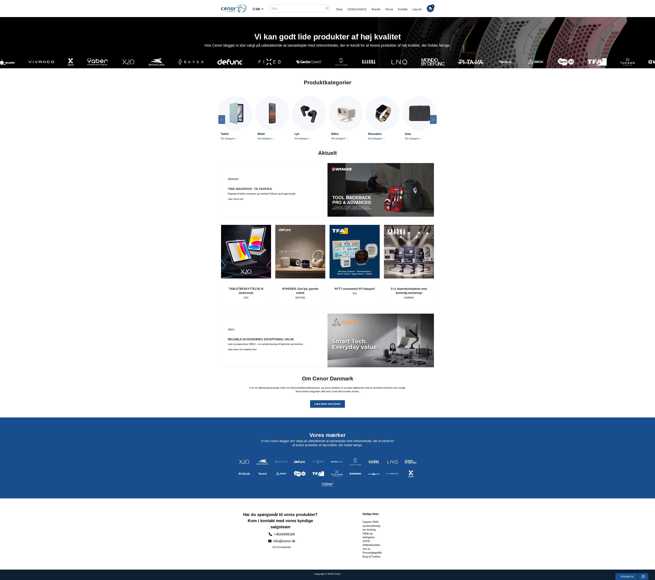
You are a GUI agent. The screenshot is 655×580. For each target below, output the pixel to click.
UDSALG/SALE (357, 9)
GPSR (366, 541)
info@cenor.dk (283, 541)
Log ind (416, 9)
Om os (389, 9)
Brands (376, 9)
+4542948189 (284, 534)
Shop (339, 9)
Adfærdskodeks (371, 544)
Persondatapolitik (372, 552)
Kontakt (402, 9)
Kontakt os (627, 576)
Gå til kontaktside (281, 547)
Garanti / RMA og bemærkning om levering (371, 525)
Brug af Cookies (372, 556)
